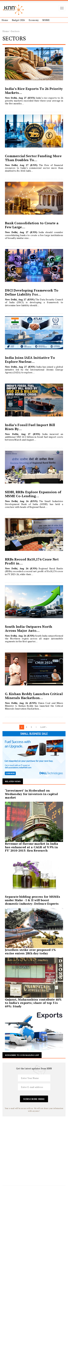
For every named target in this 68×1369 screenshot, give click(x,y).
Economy (34, 20)
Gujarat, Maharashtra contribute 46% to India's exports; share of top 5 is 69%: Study (33, 1002)
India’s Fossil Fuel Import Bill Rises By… (30, 427)
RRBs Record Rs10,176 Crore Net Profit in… (32, 561)
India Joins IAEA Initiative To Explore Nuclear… (30, 359)
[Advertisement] (34, 1150)
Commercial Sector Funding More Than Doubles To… (33, 158)
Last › (43, 727)
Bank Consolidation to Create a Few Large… (31, 225)
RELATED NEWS (12, 781)
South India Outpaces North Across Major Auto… (28, 628)
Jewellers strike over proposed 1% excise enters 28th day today (30, 951)
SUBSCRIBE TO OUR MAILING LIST (22, 1055)
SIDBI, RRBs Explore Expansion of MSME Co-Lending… (33, 494)
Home (5, 20)
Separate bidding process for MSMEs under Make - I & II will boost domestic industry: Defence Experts (32, 900)
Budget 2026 (18, 20)
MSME (46, 20)
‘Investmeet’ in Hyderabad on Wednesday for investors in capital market (31, 793)
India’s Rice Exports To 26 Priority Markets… (34, 90)
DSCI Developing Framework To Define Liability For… (31, 292)
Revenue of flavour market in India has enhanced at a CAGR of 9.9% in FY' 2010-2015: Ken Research (31, 847)
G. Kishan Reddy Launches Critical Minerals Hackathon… (34, 696)
